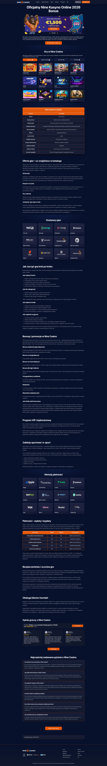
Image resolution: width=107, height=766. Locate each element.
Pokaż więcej (53, 649)
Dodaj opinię (77, 625)
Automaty (76, 59)
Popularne (29, 59)
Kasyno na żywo (44, 59)
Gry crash (60, 59)
